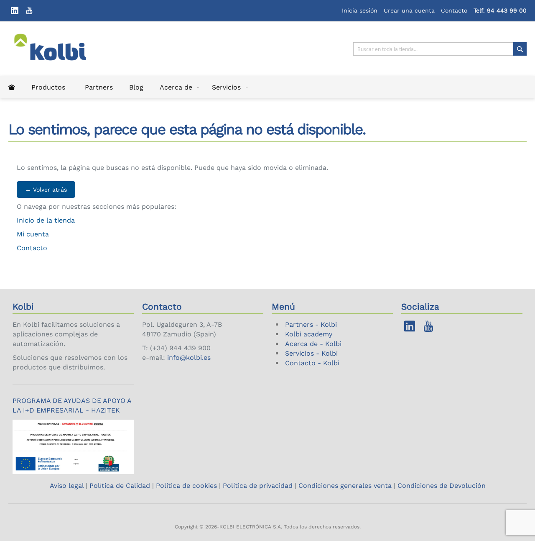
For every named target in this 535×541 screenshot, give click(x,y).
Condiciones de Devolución (441, 486)
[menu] (267, 87)
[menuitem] (11, 87)
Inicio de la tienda (46, 220)
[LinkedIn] (14, 10)
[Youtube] (29, 10)
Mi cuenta (33, 234)
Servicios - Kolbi (311, 353)
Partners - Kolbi (311, 324)
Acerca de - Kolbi (313, 344)
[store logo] (55, 49)
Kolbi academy (308, 334)
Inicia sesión (359, 10)
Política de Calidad (119, 486)
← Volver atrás (46, 189)
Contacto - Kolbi (312, 363)
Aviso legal (68, 486)
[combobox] (440, 49)
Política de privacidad (258, 486)
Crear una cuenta (409, 10)
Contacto (454, 10)
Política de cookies (186, 486)
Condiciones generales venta (345, 486)
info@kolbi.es (189, 358)
